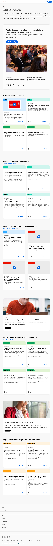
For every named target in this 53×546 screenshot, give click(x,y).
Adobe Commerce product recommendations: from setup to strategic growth (24, 31)
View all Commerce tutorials (9, 163)
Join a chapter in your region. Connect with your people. (36, 80)
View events (8, 328)
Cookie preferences (41, 540)
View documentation (8, 339)
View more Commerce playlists (10, 228)
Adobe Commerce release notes (15, 86)
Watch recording (12, 42)
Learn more (8, 430)
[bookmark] (4, 121)
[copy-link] (6, 121)
